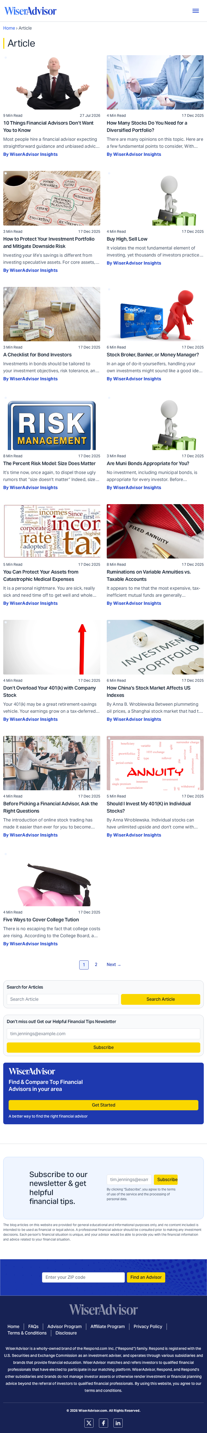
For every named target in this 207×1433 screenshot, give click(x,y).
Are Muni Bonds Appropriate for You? (148, 463)
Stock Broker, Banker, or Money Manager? (153, 355)
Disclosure (66, 1333)
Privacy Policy (148, 1326)
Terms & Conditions (27, 1333)
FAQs (33, 1326)
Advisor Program (64, 1326)
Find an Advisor (146, 1277)
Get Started (103, 1105)
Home (9, 28)
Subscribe (104, 1047)
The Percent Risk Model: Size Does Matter (49, 463)
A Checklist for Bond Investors (37, 355)
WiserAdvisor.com (92, 1411)
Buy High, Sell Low (127, 239)
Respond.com (96, 1348)
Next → (114, 964)
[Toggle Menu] (195, 11)
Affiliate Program (108, 1326)
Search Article (161, 999)
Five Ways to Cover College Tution (41, 919)
